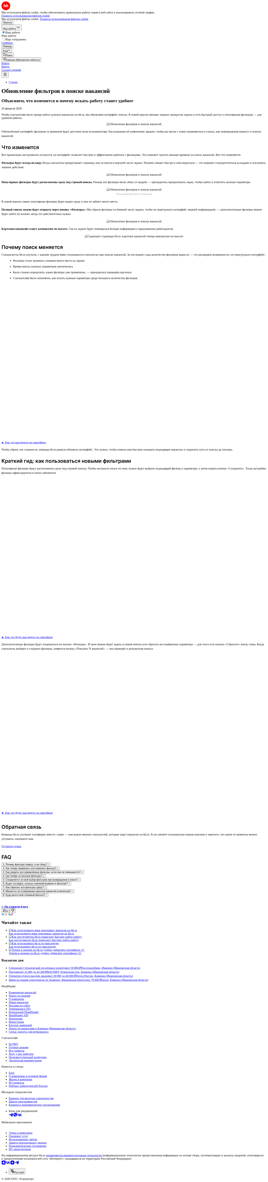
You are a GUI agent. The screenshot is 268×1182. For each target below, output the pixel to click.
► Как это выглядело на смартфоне (23, 442)
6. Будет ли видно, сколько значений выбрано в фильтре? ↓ (36, 883)
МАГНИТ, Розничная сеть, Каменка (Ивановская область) (83, 971)
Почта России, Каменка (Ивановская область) (104, 975)
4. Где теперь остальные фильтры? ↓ (23, 876)
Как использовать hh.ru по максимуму (32, 946)
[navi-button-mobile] (5, 75)
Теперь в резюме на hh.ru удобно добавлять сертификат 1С (45, 953)
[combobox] (17, 1171)
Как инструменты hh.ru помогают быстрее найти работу (44, 940)
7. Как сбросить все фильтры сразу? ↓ (24, 887)
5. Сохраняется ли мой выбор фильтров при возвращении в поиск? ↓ (41, 879)
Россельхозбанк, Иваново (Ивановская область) (110, 967)
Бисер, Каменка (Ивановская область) (124, 979)
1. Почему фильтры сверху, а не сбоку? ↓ (26, 864)
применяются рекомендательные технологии (74, 1155)
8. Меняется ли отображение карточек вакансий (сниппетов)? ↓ (38, 891)
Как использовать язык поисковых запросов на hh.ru (41, 933)
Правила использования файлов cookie (64, 19)
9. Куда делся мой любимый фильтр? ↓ (25, 895)
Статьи (13, 82)
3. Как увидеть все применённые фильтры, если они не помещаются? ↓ (43, 872)
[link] (7, 55)
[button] (5, 63)
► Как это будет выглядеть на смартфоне (27, 637)
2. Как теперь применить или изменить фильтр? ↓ (30, 868)
